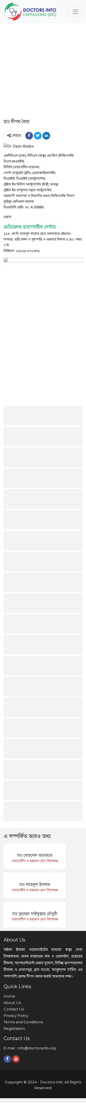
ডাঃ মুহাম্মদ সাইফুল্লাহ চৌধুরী (34, 914)
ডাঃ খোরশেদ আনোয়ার (34, 855)
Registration (14, 1028)
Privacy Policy (16, 1015)
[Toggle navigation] (75, 12)
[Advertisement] (43, 72)
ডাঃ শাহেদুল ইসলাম (34, 884)
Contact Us (14, 1009)
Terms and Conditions (23, 1022)
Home (9, 996)
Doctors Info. (52, 1082)
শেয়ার (16, 135)
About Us (12, 1002)
